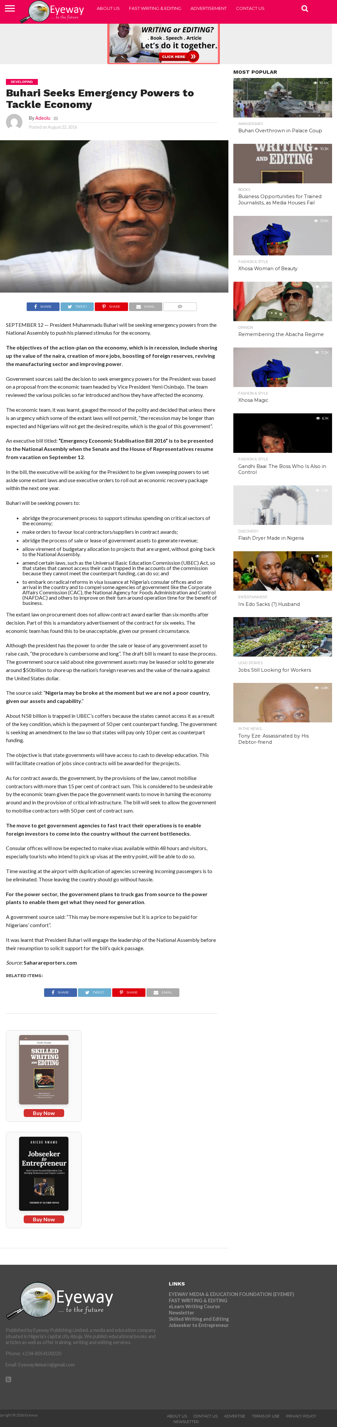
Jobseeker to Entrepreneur (199, 1325)
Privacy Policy (301, 1416)
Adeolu (42, 118)
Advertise (234, 1416)
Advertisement (209, 8)
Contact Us (250, 8)
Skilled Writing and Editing (199, 1319)
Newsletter (181, 1312)
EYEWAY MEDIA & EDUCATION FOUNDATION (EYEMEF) (231, 1294)
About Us (108, 8)
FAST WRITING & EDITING (155, 8)
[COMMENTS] (180, 305)
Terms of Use (265, 1416)
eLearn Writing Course (194, 1306)
